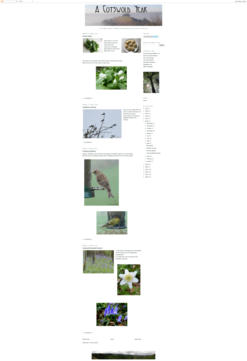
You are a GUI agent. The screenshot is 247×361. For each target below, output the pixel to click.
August (149, 133)
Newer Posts (86, 339)
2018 (146, 116)
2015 (146, 164)
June (148, 138)
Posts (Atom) (94, 342)
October (149, 128)
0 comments (87, 98)
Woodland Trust (147, 64)
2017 (146, 118)
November (150, 126)
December (150, 123)
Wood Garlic (87, 36)
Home (112, 339)
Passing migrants (89, 151)
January (149, 161)
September (150, 131)
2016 (146, 121)
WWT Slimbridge (148, 66)
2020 (146, 111)
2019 (146, 113)
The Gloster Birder (148, 60)
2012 (146, 172)
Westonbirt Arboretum (149, 62)
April (148, 143)
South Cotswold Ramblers (150, 55)
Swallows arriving (89, 107)
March (149, 156)
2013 (146, 169)
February (149, 158)
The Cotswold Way (148, 58)
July (148, 136)
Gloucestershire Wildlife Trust (151, 53)
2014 (146, 167)
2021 (146, 108)
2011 (146, 174)
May (148, 141)
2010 (146, 177)
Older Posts (138, 339)
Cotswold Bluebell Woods (92, 248)
